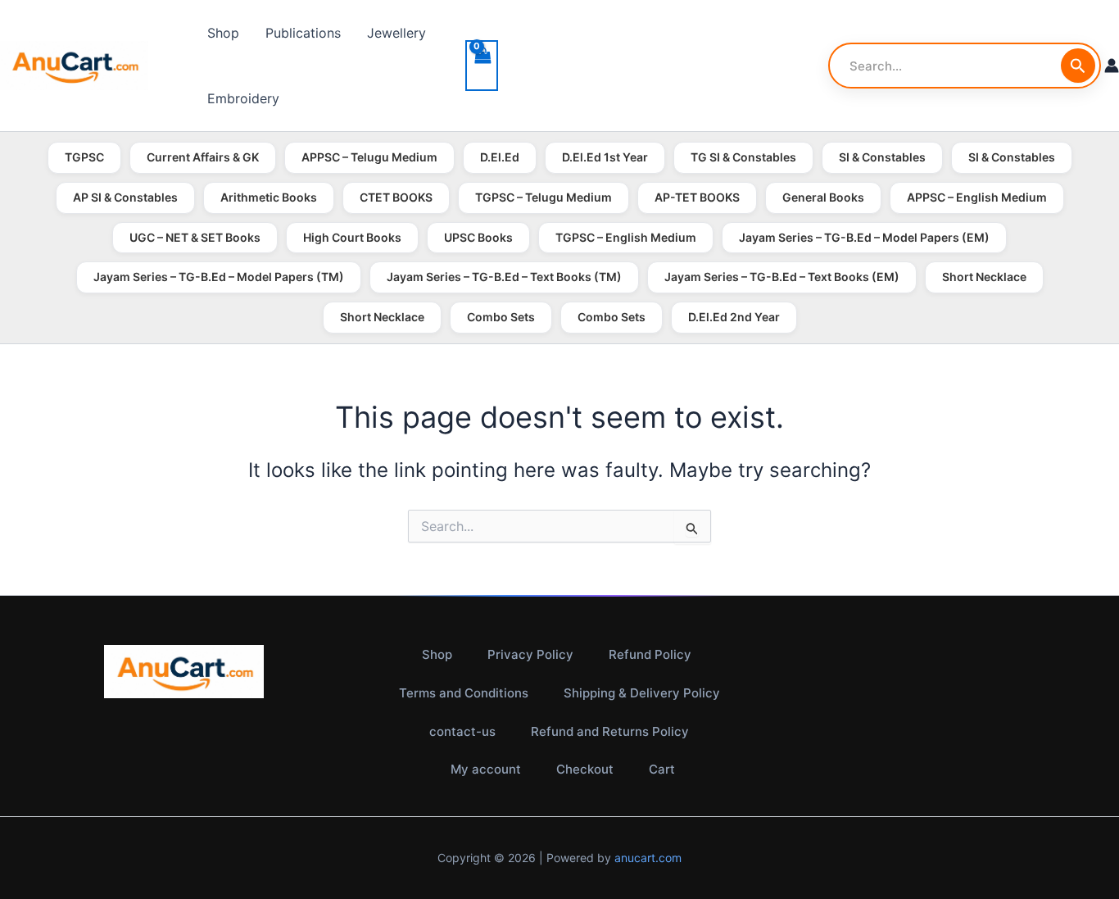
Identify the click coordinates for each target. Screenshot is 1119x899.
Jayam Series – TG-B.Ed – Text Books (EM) (781, 277)
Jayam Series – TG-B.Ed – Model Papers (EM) (864, 237)
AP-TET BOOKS (697, 197)
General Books (823, 197)
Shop (223, 33)
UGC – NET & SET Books (194, 237)
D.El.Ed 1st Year (605, 157)
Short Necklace (984, 277)
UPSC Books (478, 237)
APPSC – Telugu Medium (369, 157)
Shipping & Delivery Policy (642, 693)
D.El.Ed (499, 157)
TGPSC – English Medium (625, 237)
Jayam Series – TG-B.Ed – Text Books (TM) (504, 277)
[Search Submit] (1078, 65)
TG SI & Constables (743, 157)
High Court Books (352, 237)
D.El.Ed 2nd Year (734, 317)
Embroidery (243, 98)
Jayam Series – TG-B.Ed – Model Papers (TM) (218, 277)
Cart (662, 769)
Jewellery (396, 33)
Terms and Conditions (463, 693)
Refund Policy (650, 654)
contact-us (462, 731)
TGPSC (84, 157)
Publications (303, 33)
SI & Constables (882, 157)
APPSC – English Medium (977, 197)
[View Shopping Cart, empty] (481, 65)
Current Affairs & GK (203, 157)
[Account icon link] (1111, 65)
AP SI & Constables (125, 197)
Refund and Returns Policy (610, 731)
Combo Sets (501, 317)
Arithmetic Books (268, 197)
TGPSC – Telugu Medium (543, 197)
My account (486, 769)
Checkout (585, 769)
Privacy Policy (530, 654)
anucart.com (648, 858)
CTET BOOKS (396, 197)
